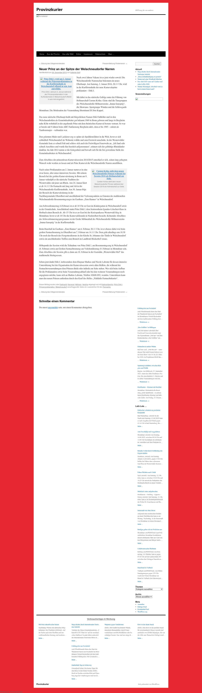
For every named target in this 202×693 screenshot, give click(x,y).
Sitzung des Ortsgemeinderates (52, 63)
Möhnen (78, 284)
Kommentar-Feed (143, 609)
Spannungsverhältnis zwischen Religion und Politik (149, 366)
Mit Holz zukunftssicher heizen (49, 624)
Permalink (106, 287)
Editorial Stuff (75, 72)
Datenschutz (100, 54)
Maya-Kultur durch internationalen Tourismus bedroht (85, 625)
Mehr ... (140, 426)
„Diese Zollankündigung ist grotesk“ (149, 76)
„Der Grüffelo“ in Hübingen (147, 327)
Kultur (78, 54)
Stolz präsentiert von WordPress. (149, 684)
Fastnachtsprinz (107, 284)
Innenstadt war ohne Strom (146, 510)
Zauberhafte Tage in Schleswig (82, 665)
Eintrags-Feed (142, 607)
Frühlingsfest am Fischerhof (147, 308)
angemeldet (53, 307)
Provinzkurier (49, 9)
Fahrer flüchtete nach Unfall (147, 472)
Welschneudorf (61, 287)
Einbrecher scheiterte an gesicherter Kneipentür (149, 411)
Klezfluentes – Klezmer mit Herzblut (149, 387)
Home (41, 54)
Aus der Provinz (53, 54)
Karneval (71, 284)
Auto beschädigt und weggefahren (149, 431)
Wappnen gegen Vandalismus (114, 624)
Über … (111, 54)
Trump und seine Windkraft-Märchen (150, 79)
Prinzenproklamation (47, 287)
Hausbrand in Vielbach (145, 567)
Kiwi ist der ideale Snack (146, 624)
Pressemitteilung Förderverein (115, 63)
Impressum (88, 54)
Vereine (85, 284)
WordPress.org (142, 612)
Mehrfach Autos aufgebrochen (147, 491)
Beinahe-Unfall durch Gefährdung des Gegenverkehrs (150, 452)
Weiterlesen (144, 322)
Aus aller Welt (68, 54)
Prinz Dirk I (118, 284)
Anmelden (141, 604)
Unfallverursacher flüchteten (147, 548)
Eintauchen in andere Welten (147, 346)
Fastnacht (63, 284)
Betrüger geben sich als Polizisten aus (150, 529)
